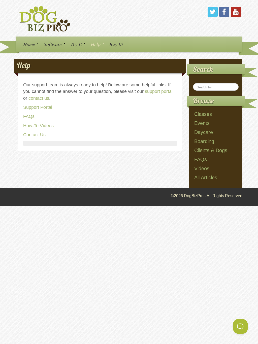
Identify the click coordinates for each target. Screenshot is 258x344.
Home (29, 44)
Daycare (203, 132)
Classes (203, 114)
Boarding (204, 141)
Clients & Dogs (210, 150)
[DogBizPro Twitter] (213, 12)
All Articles (205, 177)
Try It (77, 44)
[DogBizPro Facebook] (224, 12)
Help (96, 44)
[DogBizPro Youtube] (236, 12)
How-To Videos (38, 125)
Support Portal (37, 107)
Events (202, 123)
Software (53, 44)
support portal (159, 91)
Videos (201, 168)
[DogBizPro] (46, 18)
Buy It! (116, 44)
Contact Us (34, 134)
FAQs (29, 116)
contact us (38, 98)
